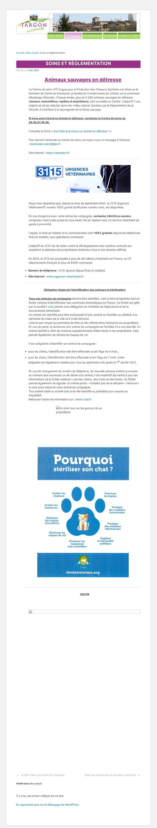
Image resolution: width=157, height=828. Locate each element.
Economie (110, 35)
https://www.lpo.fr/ (58, 152)
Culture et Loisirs (129, 35)
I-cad (49, 306)
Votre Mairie (55, 35)
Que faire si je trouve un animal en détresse (80, 131)
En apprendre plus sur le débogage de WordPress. (47, 804)
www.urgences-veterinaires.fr (64, 276)
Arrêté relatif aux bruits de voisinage (43, 775)
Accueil (20, 52)
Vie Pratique (73, 35)
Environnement (92, 35)
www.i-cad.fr (83, 399)
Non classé (32, 52)
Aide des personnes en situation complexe (110, 775)
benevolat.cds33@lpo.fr (45, 143)
